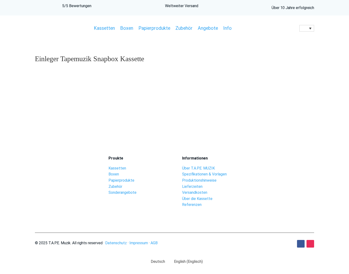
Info (227, 29)
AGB (154, 243)
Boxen (126, 29)
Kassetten (104, 29)
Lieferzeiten (192, 186)
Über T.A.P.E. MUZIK (198, 168)
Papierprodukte (154, 29)
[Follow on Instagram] (310, 244)
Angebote (208, 29)
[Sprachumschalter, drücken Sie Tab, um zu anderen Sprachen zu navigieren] (306, 28)
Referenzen (192, 204)
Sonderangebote (122, 192)
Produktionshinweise (199, 180)
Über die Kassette (197, 198)
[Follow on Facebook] (301, 244)
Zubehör (184, 29)
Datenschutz (116, 243)
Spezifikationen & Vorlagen (204, 174)
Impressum (138, 243)
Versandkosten (194, 192)
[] (285, 169)
